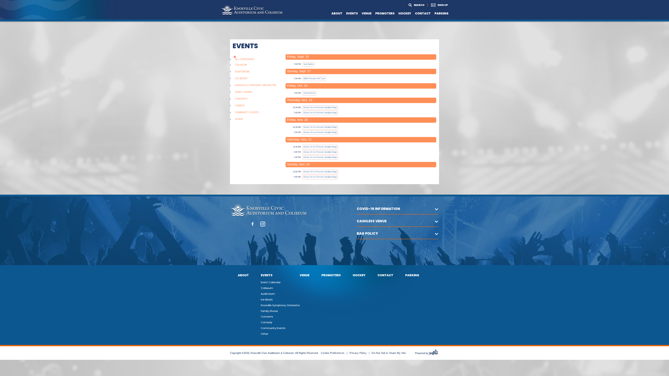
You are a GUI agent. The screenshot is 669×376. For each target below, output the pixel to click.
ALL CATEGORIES (245, 59)
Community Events (247, 112)
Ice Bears (241, 78)
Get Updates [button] (433, 5)
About (336, 13)
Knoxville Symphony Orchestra (255, 85)
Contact (423, 13)
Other (239, 119)
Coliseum (241, 65)
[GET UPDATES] (438, 5)
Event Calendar (271, 282)
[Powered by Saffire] (435, 353)
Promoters (385, 13)
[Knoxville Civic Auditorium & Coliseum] (252, 10)
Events (352, 13)
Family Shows (243, 92)
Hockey (404, 13)
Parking (441, 13)
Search (415, 5)
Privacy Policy (358, 352)
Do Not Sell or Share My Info (389, 352)
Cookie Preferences (332, 352)
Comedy (240, 105)
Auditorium (242, 71)
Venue (366, 13)
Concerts (241, 98)
